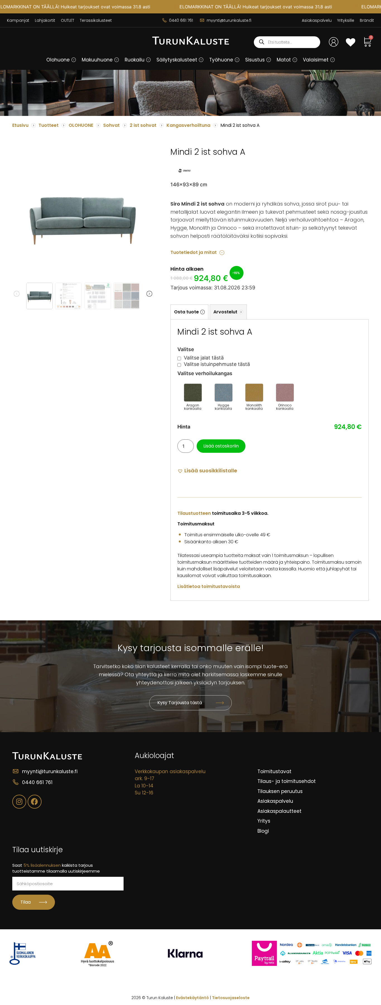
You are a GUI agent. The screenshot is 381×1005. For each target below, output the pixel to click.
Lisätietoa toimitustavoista (208, 586)
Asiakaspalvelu (317, 20)
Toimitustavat (274, 771)
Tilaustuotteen (194, 513)
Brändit (367, 20)
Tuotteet (48, 125)
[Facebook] (35, 802)
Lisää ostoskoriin (221, 446)
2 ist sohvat (143, 125)
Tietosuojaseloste (231, 998)
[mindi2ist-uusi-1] (83, 217)
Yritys (263, 821)
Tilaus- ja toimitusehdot (286, 781)
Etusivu (20, 125)
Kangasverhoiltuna (188, 125)
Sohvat (111, 125)
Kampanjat (18, 20)
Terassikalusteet (96, 20)
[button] (73, 59)
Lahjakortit (45, 20)
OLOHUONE (81, 125)
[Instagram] (19, 802)
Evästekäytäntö (192, 998)
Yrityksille (345, 20)
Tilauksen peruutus (280, 791)
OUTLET (67, 20)
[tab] (189, 311)
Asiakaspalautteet (279, 811)
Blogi (263, 831)
